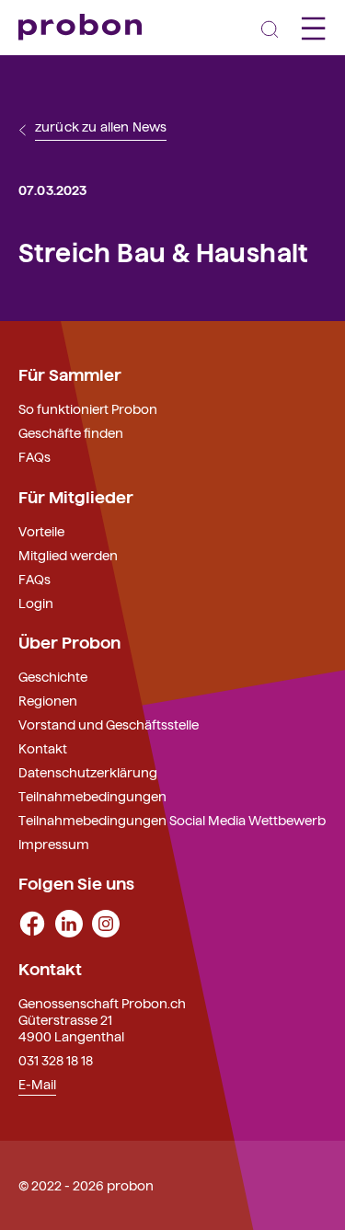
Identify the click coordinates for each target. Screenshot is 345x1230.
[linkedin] (69, 922)
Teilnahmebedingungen (92, 795)
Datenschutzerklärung (87, 772)
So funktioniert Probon (87, 408)
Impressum (53, 843)
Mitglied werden (68, 554)
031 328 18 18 (55, 1060)
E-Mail (37, 1083)
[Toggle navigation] (269, 28)
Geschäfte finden (70, 432)
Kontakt (42, 748)
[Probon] (80, 27)
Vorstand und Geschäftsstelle (108, 724)
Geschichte (52, 676)
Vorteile (41, 531)
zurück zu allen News (101, 127)
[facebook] (32, 922)
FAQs (34, 456)
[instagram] (106, 922)
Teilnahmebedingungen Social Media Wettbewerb (172, 819)
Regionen (47, 700)
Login (35, 602)
